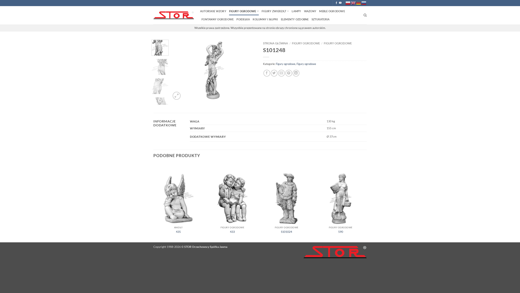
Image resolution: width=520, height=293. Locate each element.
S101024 (286, 231)
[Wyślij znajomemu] (281, 73)
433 (232, 231)
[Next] (250, 70)
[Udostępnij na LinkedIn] (296, 73)
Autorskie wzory (213, 11)
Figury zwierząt (274, 11)
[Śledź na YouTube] (340, 3)
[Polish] (348, 2)
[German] (358, 2)
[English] (353, 2)
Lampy (296, 11)
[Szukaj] (365, 15)
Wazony (310, 11)
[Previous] (178, 70)
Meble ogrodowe (332, 11)
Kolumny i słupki (265, 19)
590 (340, 231)
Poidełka (243, 19)
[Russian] (364, 2)
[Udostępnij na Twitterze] (274, 73)
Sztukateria (321, 19)
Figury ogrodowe (242, 11)
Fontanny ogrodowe (218, 19)
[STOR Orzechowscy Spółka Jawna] (173, 15)
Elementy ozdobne (295, 19)
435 (178, 231)
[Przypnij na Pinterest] (288, 73)
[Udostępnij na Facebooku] (266, 73)
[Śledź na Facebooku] (336, 3)
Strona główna (275, 43)
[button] (177, 96)
